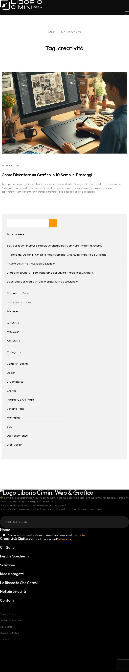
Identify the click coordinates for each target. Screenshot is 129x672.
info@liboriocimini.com (16, 666)
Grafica (11, 390)
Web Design (14, 444)
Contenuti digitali (17, 363)
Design (11, 372)
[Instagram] (11, 643)
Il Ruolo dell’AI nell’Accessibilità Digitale (31, 263)
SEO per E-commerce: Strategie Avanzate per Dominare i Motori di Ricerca (54, 245)
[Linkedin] (16, 643)
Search (53, 223)
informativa (79, 535)
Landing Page (15, 408)
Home (51, 32)
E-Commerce (15, 381)
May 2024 (13, 331)
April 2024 (13, 340)
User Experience (17, 435)
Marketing (13, 417)
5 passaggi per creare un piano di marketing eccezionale (42, 281)
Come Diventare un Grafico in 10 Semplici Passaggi (47, 174)
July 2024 (13, 322)
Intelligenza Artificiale (20, 399)
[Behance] (1, 643)
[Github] (6, 643)
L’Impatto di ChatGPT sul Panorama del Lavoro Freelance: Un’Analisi (50, 272)
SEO (9, 426)
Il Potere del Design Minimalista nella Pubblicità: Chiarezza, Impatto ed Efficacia (56, 254)
